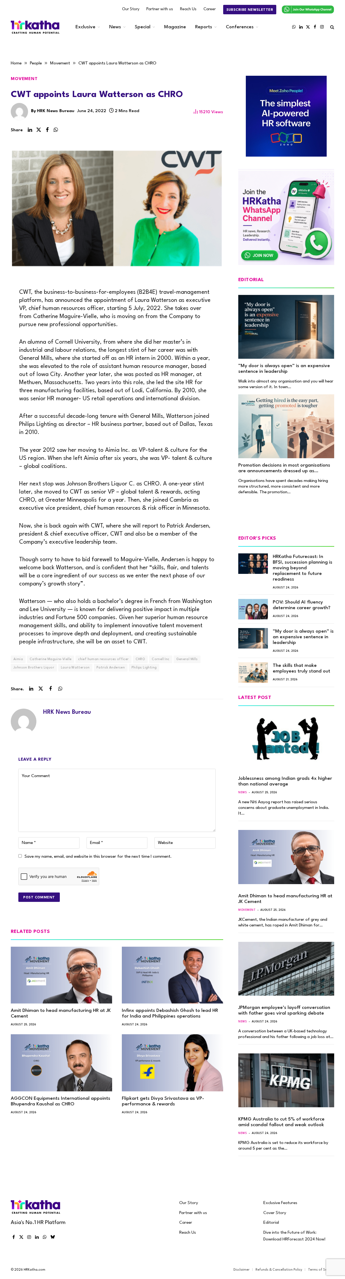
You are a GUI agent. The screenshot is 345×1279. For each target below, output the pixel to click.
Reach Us (188, 9)
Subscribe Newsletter (249, 10)
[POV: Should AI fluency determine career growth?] (253, 609)
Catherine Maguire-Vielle (50, 659)
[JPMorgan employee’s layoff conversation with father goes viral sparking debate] (286, 969)
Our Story (130, 9)
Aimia (18, 659)
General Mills (187, 659)
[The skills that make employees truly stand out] (253, 672)
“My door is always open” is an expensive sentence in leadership (284, 369)
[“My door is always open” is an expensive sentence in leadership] (286, 327)
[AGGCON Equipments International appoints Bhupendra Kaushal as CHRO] (61, 1062)
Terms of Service (321, 1269)
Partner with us (159, 9)
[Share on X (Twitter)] (38, 130)
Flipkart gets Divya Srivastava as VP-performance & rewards (163, 1101)
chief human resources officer (103, 659)
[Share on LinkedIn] (30, 130)
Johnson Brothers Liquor (33, 667)
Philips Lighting (144, 667)
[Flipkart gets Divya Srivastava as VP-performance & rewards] (172, 1062)
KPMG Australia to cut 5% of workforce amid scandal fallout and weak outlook (281, 1122)
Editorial (271, 1223)
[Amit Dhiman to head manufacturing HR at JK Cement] (61, 975)
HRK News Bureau (55, 111)
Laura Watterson (75, 667)
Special (142, 27)
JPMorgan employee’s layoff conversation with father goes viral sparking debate (284, 1010)
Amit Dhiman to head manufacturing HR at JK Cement (61, 1013)
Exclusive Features (280, 1203)
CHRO (140, 659)
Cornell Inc (160, 659)
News (115, 27)
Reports (203, 27)
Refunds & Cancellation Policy (279, 1269)
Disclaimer (241, 1269)
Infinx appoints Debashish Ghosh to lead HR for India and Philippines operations (170, 1013)
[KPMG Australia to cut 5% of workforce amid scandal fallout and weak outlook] (286, 1080)
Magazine (175, 27)
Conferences (240, 27)
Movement (24, 79)
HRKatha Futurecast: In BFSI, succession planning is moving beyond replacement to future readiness (302, 568)
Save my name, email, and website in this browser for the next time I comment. (98, 856)
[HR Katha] (35, 27)
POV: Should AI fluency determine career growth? (301, 605)
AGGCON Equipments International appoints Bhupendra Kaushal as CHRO (60, 1101)
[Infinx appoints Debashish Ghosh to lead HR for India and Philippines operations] (172, 975)
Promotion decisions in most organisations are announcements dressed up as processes (284, 468)
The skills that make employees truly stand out (301, 668)
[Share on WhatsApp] (56, 130)
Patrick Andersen (110, 667)
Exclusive (85, 27)
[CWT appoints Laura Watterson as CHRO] (117, 210)
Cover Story (274, 1213)
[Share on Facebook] (47, 130)
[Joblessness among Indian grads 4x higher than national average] (286, 740)
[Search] (331, 27)
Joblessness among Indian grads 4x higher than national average (285, 781)
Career (209, 9)
